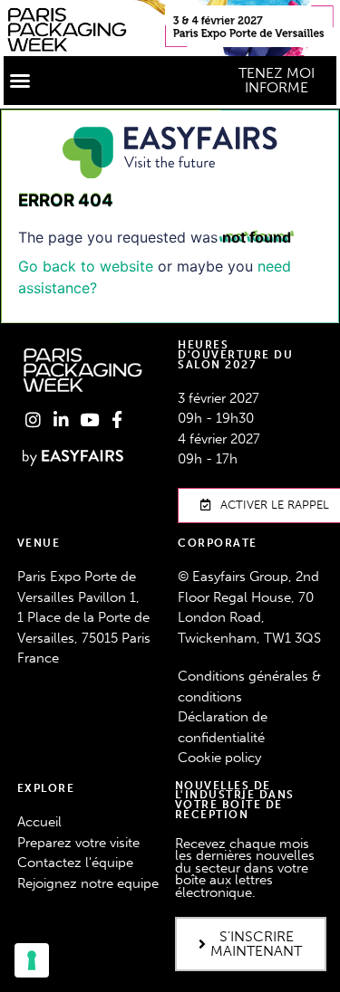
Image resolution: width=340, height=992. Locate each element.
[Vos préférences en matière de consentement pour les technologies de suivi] (32, 960)
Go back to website (85, 266)
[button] (20, 80)
